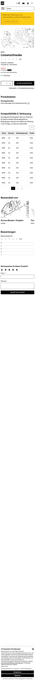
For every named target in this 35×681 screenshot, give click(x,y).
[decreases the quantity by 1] (4, 83)
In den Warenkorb (24, 83)
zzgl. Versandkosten (12, 72)
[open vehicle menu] (23, 3)
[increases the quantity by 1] (10, 83)
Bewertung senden (17, 292)
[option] (18, 188)
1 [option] (13, 188)
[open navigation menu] (3, 8)
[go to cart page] (32, 3)
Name (3, 273)
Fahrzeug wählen (11, 21)
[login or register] (28, 3)
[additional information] (28, 103)
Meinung (4, 281)
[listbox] (17, 188)
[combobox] (20, 8)
